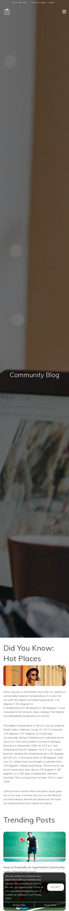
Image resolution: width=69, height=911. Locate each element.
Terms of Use (19, 905)
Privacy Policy (50, 905)
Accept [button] (55, 887)
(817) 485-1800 (20, 2)
